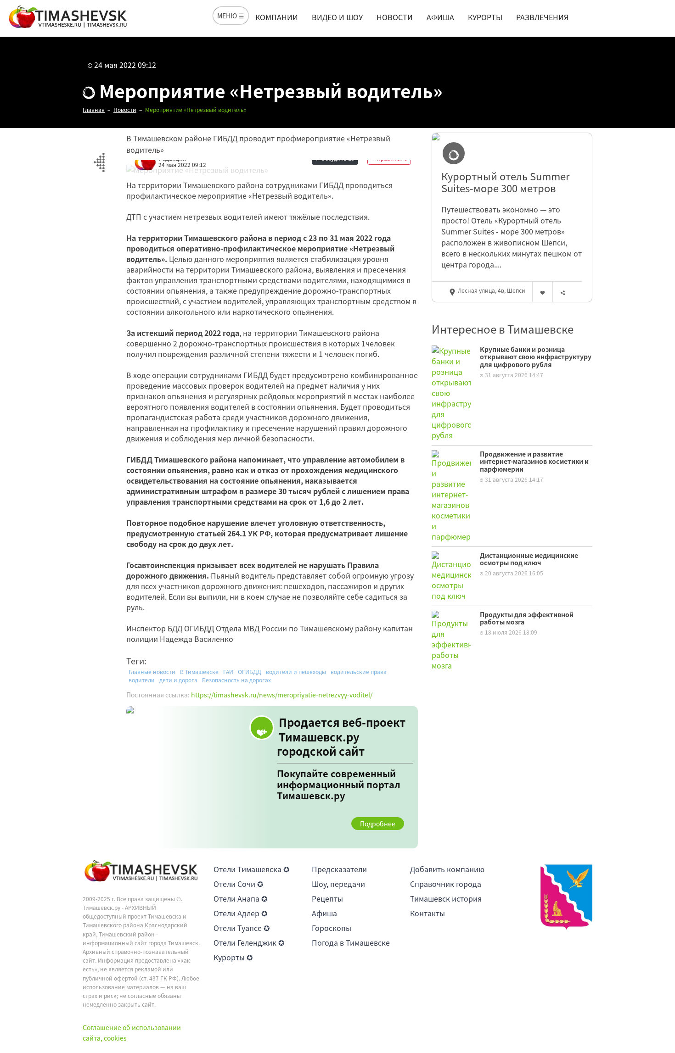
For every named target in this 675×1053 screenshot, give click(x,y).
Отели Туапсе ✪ (242, 927)
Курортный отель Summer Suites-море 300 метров (505, 182)
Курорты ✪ (233, 957)
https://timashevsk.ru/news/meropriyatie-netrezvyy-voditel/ (281, 694)
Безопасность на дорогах (236, 680)
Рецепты (327, 898)
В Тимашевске (199, 671)
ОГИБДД (249, 671)
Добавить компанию (447, 869)
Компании (276, 16)
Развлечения (542, 16)
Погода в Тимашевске (351, 942)
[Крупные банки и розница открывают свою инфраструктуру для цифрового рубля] (451, 391)
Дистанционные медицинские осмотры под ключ (529, 559)
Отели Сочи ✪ (238, 883)
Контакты (427, 913)
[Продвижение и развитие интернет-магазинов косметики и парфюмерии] (451, 494)
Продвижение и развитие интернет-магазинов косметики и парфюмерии (534, 461)
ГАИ (228, 671)
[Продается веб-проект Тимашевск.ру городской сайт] (272, 777)
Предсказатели (339, 869)
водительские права (359, 671)
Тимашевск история (446, 898)
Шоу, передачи (338, 883)
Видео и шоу (337, 16)
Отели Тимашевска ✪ (251, 869)
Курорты (485, 16)
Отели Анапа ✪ (240, 898)
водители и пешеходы (296, 671)
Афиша (440, 16)
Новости (395, 16)
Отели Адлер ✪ (240, 913)
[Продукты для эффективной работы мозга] (451, 639)
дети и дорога (178, 680)
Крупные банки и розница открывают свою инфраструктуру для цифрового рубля (535, 357)
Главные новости (152, 671)
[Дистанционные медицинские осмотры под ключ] (451, 574)
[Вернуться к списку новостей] (99, 157)
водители (142, 680)
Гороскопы (331, 927)
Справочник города (445, 883)
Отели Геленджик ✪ (249, 942)
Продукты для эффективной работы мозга (527, 618)
